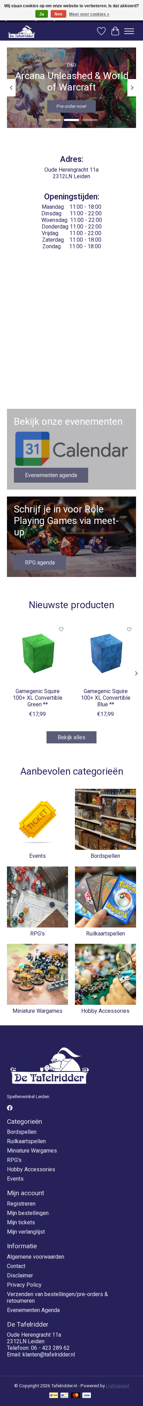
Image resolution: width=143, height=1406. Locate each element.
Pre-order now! (71, 106)
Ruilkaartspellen (105, 933)
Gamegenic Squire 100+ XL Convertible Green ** (37, 698)
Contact (16, 1266)
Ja (41, 14)
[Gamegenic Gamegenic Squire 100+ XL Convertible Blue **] (105, 653)
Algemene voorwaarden (35, 1256)
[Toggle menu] (129, 31)
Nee (58, 14)
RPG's (37, 933)
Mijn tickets (21, 1222)
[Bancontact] (64, 1395)
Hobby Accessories (105, 1011)
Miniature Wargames (37, 1011)
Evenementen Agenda (33, 1310)
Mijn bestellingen (28, 1213)
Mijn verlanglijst (26, 1231)
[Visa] (86, 1395)
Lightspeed (117, 1385)
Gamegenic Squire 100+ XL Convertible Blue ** (106, 698)
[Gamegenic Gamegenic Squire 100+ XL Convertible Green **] (37, 653)
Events (37, 856)
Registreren (21, 1203)
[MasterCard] (75, 1395)
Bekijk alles (71, 737)
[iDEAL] (53, 1395)
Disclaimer (20, 1275)
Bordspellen (105, 856)
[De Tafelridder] (21, 31)
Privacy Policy (24, 1285)
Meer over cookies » (89, 14)
